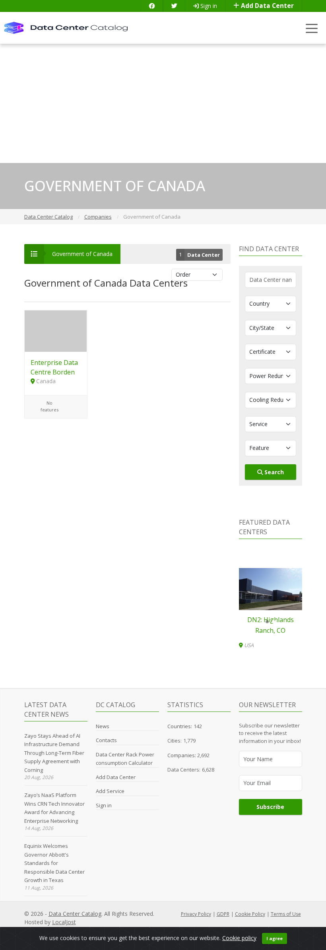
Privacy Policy (196, 914)
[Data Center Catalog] (66, 27)
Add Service (110, 791)
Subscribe (270, 806)
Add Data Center (266, 6)
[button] (267, 621)
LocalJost (64, 922)
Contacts (106, 740)
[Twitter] (174, 6)
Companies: (182, 755)
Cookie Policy (250, 914)
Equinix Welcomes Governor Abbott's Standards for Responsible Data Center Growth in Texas (54, 863)
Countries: (179, 726)
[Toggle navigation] (312, 28)
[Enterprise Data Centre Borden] (56, 330)
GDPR (223, 914)
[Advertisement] (163, 103)
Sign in (208, 6)
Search (273, 472)
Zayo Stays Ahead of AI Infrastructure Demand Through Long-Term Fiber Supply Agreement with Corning (54, 753)
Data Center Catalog (75, 913)
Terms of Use (286, 914)
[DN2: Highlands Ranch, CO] (270, 589)
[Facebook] (152, 6)
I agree (274, 938)
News (102, 726)
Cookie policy (239, 938)
